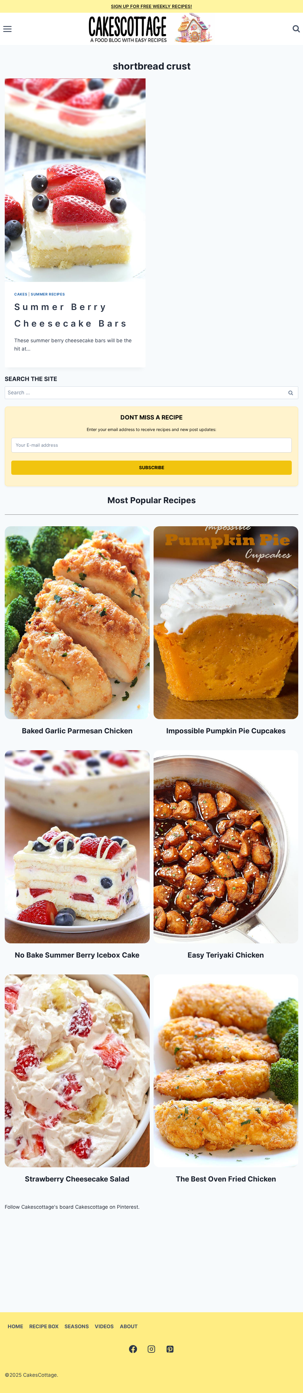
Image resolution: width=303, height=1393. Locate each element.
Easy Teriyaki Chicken (226, 955)
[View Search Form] (296, 28)
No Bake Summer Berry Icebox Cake (77, 955)
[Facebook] (133, 1349)
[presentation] (75, 180)
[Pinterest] (170, 1349)
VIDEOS (104, 1326)
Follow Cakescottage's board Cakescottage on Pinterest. (72, 1207)
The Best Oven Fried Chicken (226, 1179)
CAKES (20, 294)
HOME (15, 1326)
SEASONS (77, 1326)
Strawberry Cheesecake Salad (77, 1179)
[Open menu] (7, 28)
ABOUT (129, 1326)
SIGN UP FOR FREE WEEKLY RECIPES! (151, 6)
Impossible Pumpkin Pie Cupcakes (226, 731)
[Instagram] (151, 1349)
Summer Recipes (48, 294)
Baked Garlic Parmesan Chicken (77, 731)
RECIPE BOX (44, 1326)
